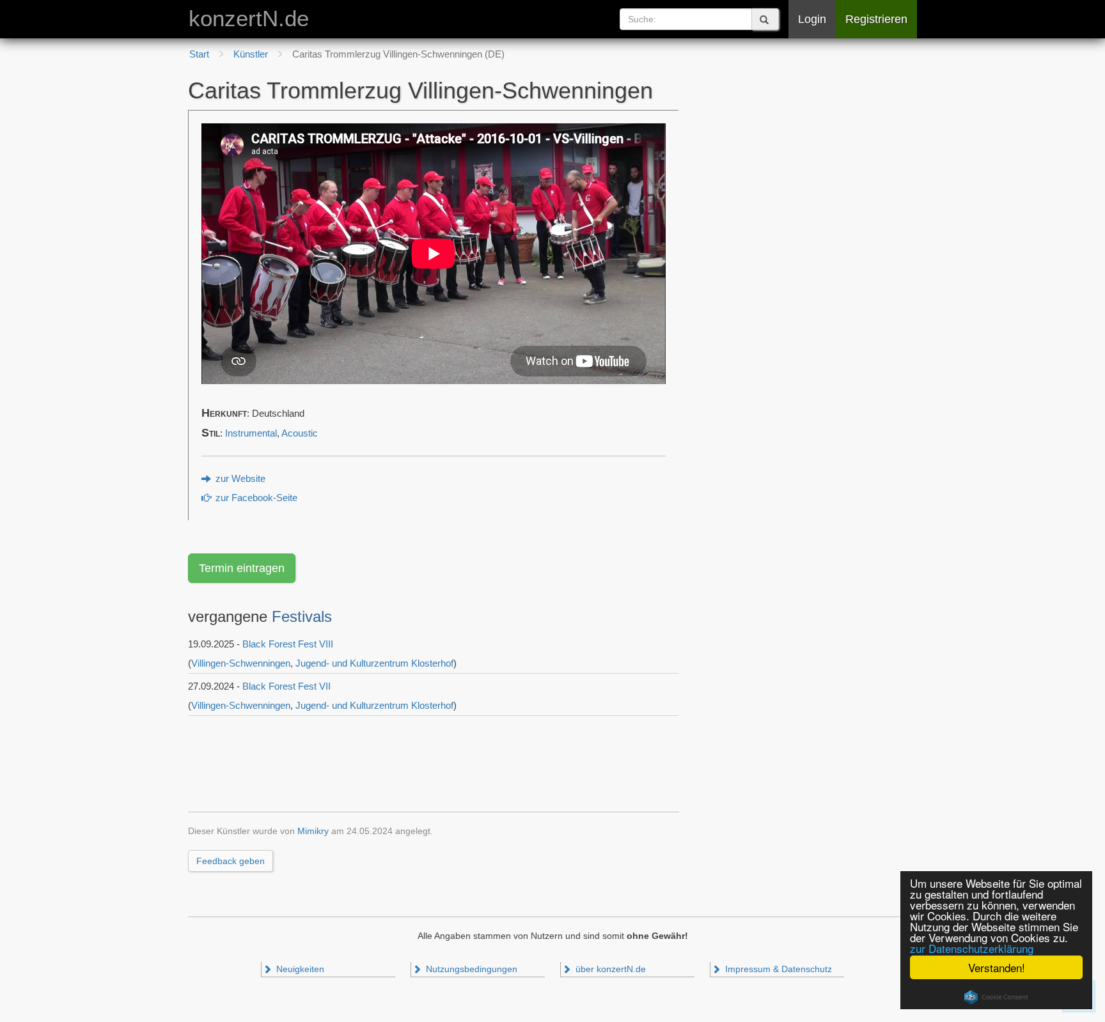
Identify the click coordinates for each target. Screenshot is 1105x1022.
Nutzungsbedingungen (470, 969)
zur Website (239, 479)
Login (812, 19)
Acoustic (299, 433)
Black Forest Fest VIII (287, 644)
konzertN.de (249, 18)
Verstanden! (996, 967)
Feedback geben (230, 861)
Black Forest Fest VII (286, 686)
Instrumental (251, 433)
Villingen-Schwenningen (240, 663)
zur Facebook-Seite (255, 498)
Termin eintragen (242, 568)
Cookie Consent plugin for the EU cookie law (996, 997)
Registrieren (876, 19)
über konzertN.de (609, 969)
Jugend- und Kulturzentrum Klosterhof (374, 663)
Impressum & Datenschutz (777, 969)
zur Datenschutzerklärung (971, 948)
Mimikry (313, 831)
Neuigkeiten (299, 969)
